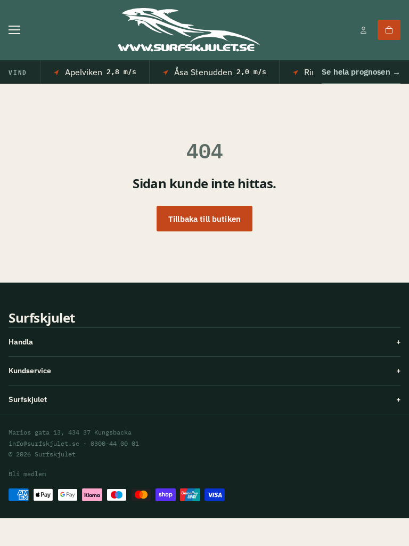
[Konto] (363, 30)
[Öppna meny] (14, 29)
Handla (204, 342)
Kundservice (204, 370)
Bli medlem (27, 474)
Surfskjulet (204, 399)
